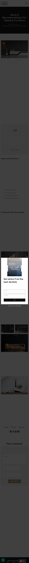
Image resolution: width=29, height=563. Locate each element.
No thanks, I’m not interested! (14, 305)
